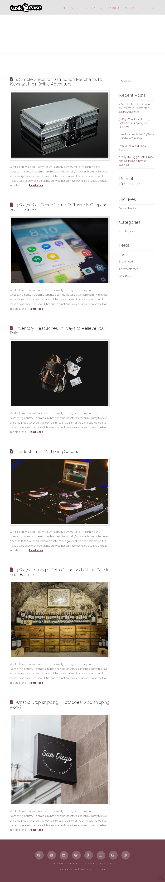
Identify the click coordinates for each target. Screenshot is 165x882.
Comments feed (128, 269)
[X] (51, 855)
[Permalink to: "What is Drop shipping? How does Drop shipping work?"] (59, 759)
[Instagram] (125, 855)
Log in (122, 254)
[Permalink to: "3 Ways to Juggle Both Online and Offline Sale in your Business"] (59, 619)
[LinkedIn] (64, 855)
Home (52, 864)
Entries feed (126, 261)
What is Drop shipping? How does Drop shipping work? (59, 705)
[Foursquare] (88, 855)
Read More (36, 185)
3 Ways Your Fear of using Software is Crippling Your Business (58, 207)
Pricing (103, 864)
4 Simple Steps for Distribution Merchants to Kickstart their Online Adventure (56, 82)
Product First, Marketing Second (47, 451)
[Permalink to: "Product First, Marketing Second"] (59, 491)
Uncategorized (127, 231)
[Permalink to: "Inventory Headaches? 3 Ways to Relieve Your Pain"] (59, 373)
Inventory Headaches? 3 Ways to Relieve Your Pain (58, 331)
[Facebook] (39, 855)
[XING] (76, 855)
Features (90, 864)
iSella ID (101, 869)
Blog (113, 864)
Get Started (75, 864)
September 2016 (128, 208)
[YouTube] (101, 855)
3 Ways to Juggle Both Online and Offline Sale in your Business (59, 572)
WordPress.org (127, 276)
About (62, 864)
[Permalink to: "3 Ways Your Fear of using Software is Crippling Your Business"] (59, 250)
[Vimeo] (113, 855)
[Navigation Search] (152, 7)
